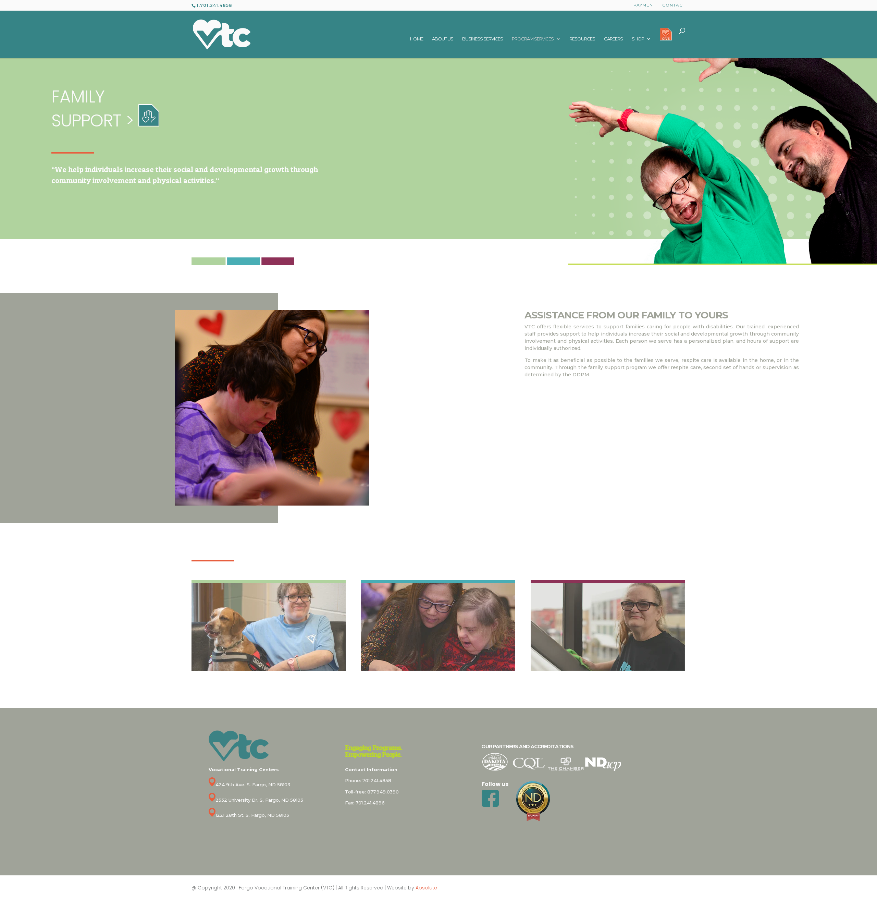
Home (416, 38)
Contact (673, 5)
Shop (638, 38)
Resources (582, 38)
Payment (644, 5)
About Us (442, 38)
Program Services (533, 38)
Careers (613, 38)
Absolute (426, 887)
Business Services (482, 38)
